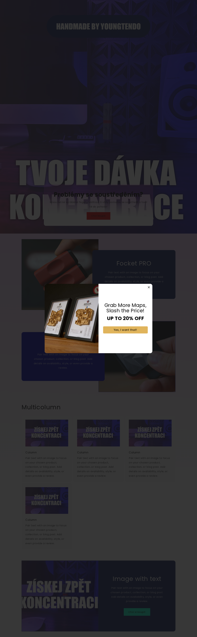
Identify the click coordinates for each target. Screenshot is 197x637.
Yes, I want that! (125, 330)
